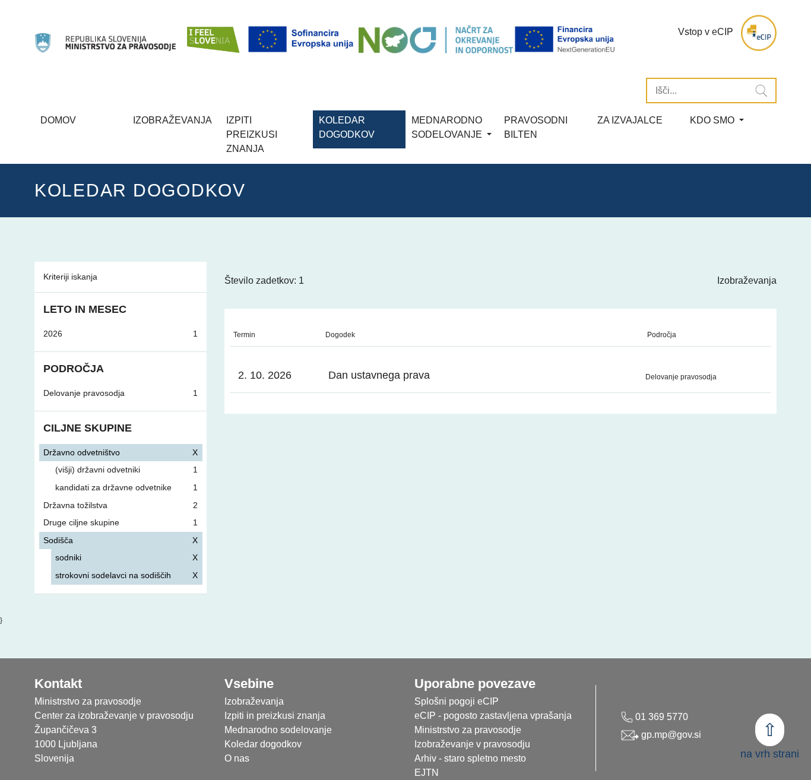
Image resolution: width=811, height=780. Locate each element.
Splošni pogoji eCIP (456, 701)
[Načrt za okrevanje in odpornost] (436, 39)
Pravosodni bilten (536, 127)
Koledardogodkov (347, 127)
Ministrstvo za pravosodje (467, 730)
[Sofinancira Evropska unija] (302, 39)
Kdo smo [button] (713, 120)
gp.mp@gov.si (670, 735)
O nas (236, 758)
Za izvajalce (630, 120)
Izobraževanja (172, 120)
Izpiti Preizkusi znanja (251, 134)
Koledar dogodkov (263, 744)
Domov (58, 120)
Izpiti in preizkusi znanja (274, 716)
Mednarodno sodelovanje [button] (447, 127)
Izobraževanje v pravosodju (472, 744)
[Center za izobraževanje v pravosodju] (106, 33)
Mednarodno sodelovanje (278, 730)
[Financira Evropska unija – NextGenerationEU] (565, 39)
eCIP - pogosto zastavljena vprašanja (493, 716)
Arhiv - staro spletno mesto (470, 758)
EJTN (426, 773)
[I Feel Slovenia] (212, 33)
